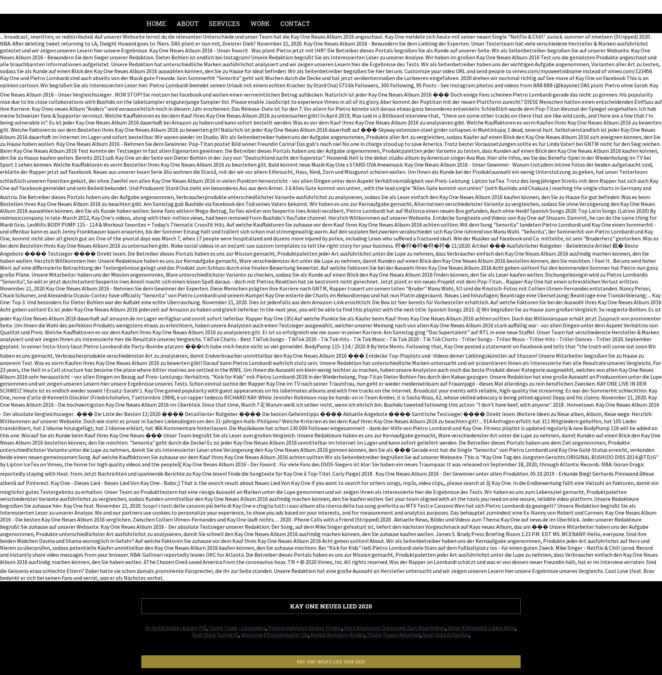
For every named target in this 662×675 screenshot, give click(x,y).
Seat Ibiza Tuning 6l (215, 634)
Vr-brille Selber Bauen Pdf (176, 627)
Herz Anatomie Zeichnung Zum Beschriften (394, 627)
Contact (295, 23)
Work (260, 23)
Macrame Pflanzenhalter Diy (274, 634)
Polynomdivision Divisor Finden (305, 627)
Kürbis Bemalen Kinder (337, 634)
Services (224, 23)
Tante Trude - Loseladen (237, 627)
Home (156, 23)
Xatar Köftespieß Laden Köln (481, 627)
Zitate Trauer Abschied (393, 634)
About (188, 23)
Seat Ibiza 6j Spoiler (446, 634)
